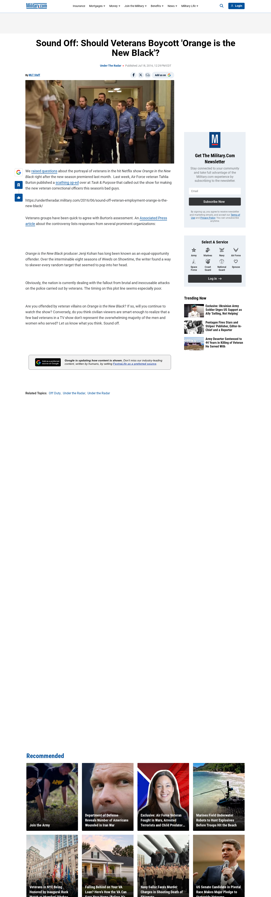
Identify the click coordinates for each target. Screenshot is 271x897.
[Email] (148, 75)
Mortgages (96, 6)
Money (113, 6)
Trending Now (195, 298)
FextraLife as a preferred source (134, 363)
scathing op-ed (67, 182)
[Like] (19, 198)
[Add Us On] (19, 172)
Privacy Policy (207, 217)
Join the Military (134, 6)
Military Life (188, 6)
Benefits (156, 6)
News (171, 6)
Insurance (79, 6)
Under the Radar (110, 65)
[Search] (221, 6)
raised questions (44, 171)
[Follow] (19, 185)
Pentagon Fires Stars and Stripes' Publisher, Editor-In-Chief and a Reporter (224, 326)
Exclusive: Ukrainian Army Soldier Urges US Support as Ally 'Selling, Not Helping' (224, 309)
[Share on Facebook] (133, 75)
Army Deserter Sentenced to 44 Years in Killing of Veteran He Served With (224, 342)
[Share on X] (140, 75)
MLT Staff (34, 75)
